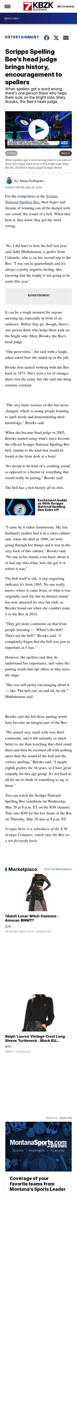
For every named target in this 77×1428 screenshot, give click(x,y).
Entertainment (21, 37)
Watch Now (64, 6)
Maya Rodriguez (32, 181)
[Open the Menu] (7, 6)
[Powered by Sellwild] (65, 1117)
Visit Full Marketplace (58, 869)
